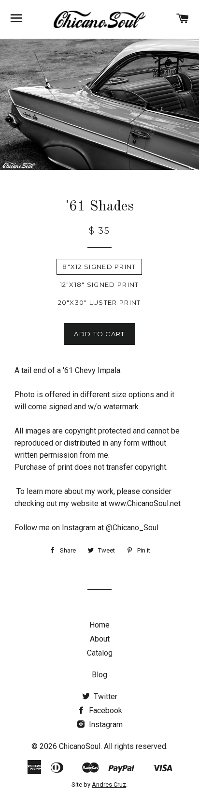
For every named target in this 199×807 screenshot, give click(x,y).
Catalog (100, 653)
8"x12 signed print (99, 266)
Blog (99, 674)
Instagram (105, 724)
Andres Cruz (109, 784)
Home (99, 624)
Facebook (104, 710)
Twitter (104, 696)
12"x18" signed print (99, 284)
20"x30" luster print (99, 302)
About (100, 638)
